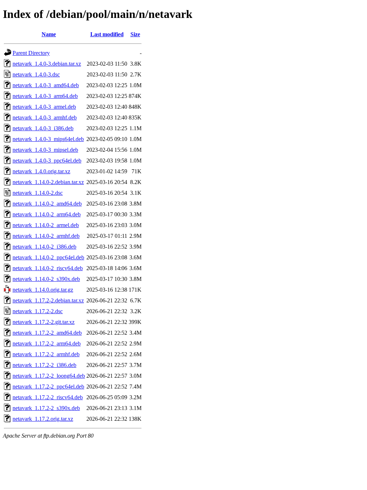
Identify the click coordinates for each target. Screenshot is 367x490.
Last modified (107, 34)
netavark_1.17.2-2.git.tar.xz (44, 322)
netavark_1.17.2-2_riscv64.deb (48, 397)
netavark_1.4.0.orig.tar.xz (41, 171)
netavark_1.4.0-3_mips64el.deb (48, 139)
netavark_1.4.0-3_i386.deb (43, 128)
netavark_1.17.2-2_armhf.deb (46, 354)
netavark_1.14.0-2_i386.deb (44, 247)
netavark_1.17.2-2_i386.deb (44, 365)
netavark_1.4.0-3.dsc (36, 74)
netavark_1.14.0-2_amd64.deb (47, 204)
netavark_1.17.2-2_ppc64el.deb (48, 386)
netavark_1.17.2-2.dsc (38, 311)
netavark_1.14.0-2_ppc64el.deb (48, 257)
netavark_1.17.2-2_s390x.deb (46, 408)
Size (135, 34)
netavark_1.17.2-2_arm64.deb (47, 343)
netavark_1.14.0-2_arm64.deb (47, 214)
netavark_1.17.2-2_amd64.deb (47, 333)
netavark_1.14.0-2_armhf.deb (46, 236)
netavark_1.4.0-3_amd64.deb (46, 85)
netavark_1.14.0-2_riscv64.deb (48, 268)
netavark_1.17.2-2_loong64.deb (49, 376)
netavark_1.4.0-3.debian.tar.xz (47, 64)
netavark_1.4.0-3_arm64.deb (45, 96)
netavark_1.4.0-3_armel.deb (44, 107)
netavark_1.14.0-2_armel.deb (46, 225)
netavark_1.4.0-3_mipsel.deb (45, 150)
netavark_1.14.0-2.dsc (38, 193)
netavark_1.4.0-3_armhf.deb (45, 117)
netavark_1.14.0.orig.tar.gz (43, 290)
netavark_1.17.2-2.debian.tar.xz (48, 300)
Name (49, 34)
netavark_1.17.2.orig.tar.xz (43, 419)
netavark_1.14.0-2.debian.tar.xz (48, 182)
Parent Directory (31, 53)
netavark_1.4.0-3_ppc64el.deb (47, 160)
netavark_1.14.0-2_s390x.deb (46, 279)
